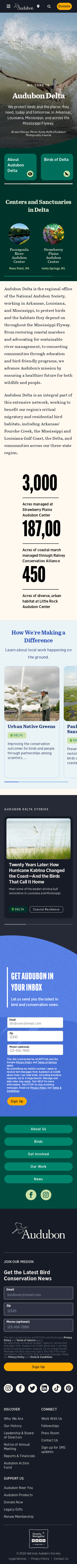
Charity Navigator (38, 1536)
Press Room (50, 1433)
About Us (38, 1129)
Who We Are (13, 1419)
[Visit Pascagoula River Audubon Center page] (19, 246)
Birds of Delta (56, 159)
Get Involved (38, 1154)
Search (49, 6)
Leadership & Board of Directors (19, 1435)
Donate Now (13, 1502)
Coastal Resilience (46, 909)
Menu (8, 6)
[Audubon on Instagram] (8, 1388)
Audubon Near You (18, 1488)
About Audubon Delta (15, 165)
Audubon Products (18, 1495)
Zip (11, 1033)
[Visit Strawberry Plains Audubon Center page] (53, 246)
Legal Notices (17, 1558)
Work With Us (51, 1419)
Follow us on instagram (46, 1195)
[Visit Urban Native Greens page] (31, 722)
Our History (13, 1426)
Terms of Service (47, 1062)
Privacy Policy (38, 1087)
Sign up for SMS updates (53, 1449)
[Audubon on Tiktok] (56, 1388)
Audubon (23, 6)
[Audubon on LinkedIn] (44, 1388)
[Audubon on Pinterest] (68, 1388)
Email (12, 1019)
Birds (38, 1142)
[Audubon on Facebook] (20, 1388)
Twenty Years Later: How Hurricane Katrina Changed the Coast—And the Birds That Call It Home (38, 867)
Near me (38, 6)
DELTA (18, 735)
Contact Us (49, 1440)
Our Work (38, 1167)
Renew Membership (19, 1517)
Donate (64, 6)
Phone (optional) (19, 1046)
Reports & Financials (19, 1456)
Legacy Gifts (13, 1509)
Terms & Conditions (41, 1357)
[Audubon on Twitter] (32, 1388)
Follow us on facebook (31, 1195)
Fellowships (50, 1426)
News (38, 1179)
